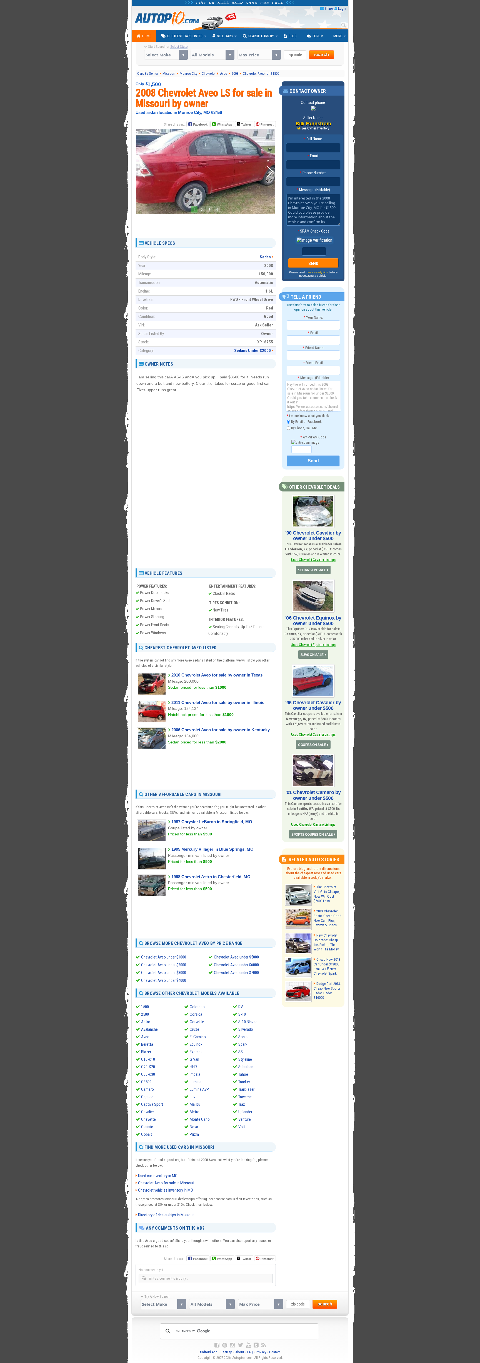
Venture (244, 1119)
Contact (275, 1352)
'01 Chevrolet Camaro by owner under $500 (313, 795)
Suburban (245, 1066)
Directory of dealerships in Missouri (166, 1214)
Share (329, 8)
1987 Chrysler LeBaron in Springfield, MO (211, 821)
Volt (241, 1126)
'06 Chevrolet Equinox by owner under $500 (313, 620)
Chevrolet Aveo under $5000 (236, 957)
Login (342, 8)
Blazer (146, 1051)
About (239, 1352)
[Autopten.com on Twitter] (240, 1345)
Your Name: (313, 317)
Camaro (147, 1089)
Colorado (197, 1006)
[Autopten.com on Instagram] (232, 1345)
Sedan (265, 256)
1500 (145, 1006)
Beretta (147, 1044)
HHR (193, 1066)
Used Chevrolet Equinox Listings (313, 645)
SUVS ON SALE (312, 655)
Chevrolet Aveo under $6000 (236, 964)
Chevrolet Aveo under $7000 (236, 972)
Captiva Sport (152, 1104)
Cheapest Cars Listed (184, 36)
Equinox (196, 1044)
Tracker (244, 1081)
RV (240, 1006)
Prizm (194, 1134)
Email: (313, 156)
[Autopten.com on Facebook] (216, 1345)
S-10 (242, 1014)
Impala (195, 1074)
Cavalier (147, 1111)
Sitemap (226, 1352)
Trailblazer (246, 1089)
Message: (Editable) (313, 190)
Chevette (148, 1119)
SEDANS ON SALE (312, 570)
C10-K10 (148, 1059)
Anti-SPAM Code (313, 437)
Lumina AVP (199, 1089)
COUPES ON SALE (312, 745)
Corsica (196, 1014)
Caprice (147, 1096)
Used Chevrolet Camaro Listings (313, 824)
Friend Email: (313, 363)
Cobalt (146, 1134)
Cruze (194, 1029)
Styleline (245, 1059)
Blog (293, 36)
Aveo (145, 1036)
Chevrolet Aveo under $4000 (163, 980)
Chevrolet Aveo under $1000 (163, 957)
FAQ (250, 1352)
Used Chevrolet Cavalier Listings (313, 560)
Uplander (245, 1111)
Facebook (200, 124)
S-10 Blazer (247, 1021)
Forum (317, 36)
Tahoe (243, 1074)
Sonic (243, 1036)
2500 (145, 1014)
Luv (192, 1096)
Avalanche (149, 1029)
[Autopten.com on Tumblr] (256, 1345)
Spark (243, 1044)
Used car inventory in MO (158, 1175)
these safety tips (317, 272)
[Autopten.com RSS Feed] (263, 1345)
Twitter (245, 124)
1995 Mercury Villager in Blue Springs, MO (212, 849)
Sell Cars (225, 36)
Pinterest (267, 124)
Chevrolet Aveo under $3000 (163, 972)
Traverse (245, 1096)
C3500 (146, 1081)
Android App (208, 1352)
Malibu (195, 1104)
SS (240, 1051)
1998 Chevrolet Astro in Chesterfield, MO (211, 876)
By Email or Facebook (306, 422)
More (337, 36)
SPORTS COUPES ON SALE (312, 835)
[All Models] (212, 55)
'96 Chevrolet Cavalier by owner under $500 (313, 705)
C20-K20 (148, 1066)
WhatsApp (224, 124)
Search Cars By (261, 36)
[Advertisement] (206, 224)
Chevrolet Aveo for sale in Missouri (166, 1182)
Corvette (197, 1021)
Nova (194, 1126)
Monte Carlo (200, 1119)
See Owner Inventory (315, 128)
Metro (194, 1111)
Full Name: (313, 139)
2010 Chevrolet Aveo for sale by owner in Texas (216, 675)
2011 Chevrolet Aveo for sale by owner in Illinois (217, 702)
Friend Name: (313, 348)
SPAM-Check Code (313, 231)
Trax (241, 1104)
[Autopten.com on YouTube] (248, 1345)
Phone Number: (313, 173)
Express (196, 1051)
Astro (145, 1021)
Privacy (261, 1352)
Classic (147, 1126)
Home (146, 36)
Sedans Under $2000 (252, 350)
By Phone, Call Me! (304, 428)
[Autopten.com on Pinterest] (224, 1345)
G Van (194, 1059)
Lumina (195, 1081)
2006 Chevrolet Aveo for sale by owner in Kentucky (220, 729)
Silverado (245, 1029)
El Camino (198, 1036)
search (321, 54)
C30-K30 (148, 1074)
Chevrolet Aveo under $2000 (163, 964)
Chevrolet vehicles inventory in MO (165, 1190)
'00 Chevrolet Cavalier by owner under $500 (313, 535)
